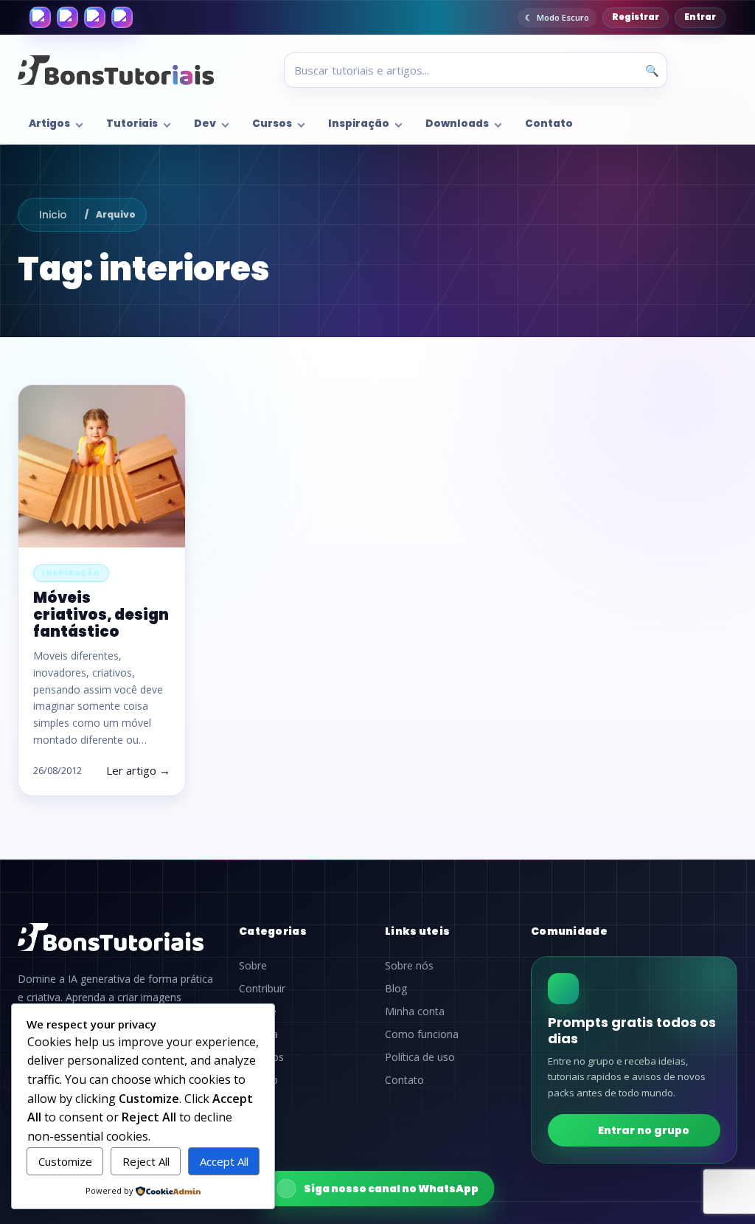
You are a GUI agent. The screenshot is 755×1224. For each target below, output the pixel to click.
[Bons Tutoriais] (116, 70)
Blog (396, 988)
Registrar (635, 17)
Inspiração (358, 124)
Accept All (224, 1161)
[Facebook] (40, 17)
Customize (65, 1161)
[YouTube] (122, 17)
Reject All (146, 1161)
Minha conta (415, 1011)
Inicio (53, 214)
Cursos (272, 124)
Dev (205, 124)
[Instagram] (67, 17)
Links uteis (417, 931)
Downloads (457, 124)
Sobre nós (409, 965)
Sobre (253, 965)
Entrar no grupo (643, 1130)
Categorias (273, 931)
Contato (549, 124)
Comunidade (569, 931)
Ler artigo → (138, 770)
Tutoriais (132, 124)
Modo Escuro (563, 17)
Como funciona (422, 1034)
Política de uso (420, 1057)
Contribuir (262, 988)
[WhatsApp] (94, 17)
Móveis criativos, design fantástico (101, 614)
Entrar (700, 17)
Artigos (49, 124)
